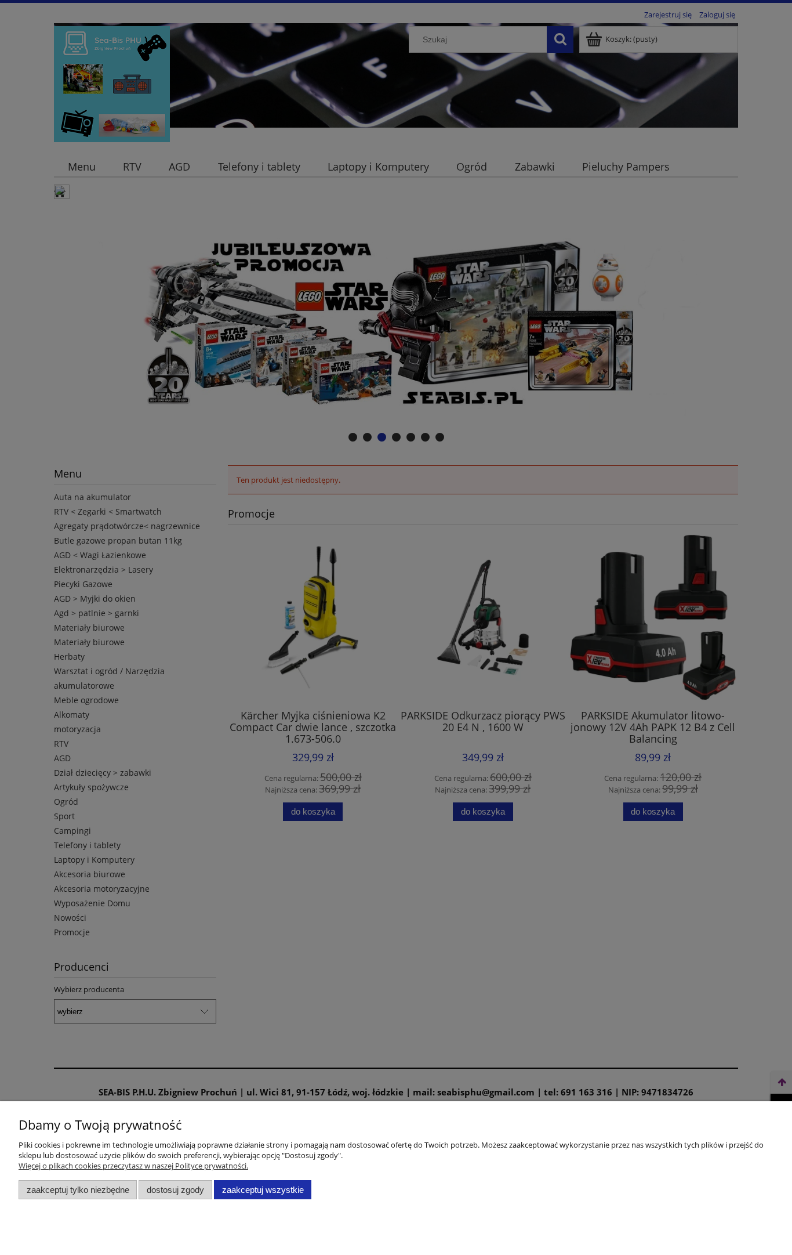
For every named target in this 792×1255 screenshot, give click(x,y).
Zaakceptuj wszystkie (263, 1190)
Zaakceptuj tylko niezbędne (78, 1190)
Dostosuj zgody (175, 1190)
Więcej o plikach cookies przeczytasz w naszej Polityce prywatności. (133, 1165)
